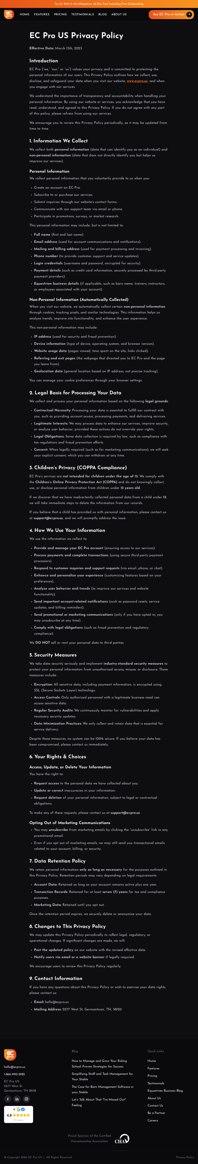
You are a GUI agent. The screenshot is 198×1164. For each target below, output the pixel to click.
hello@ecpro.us (14, 1067)
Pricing (60, 14)
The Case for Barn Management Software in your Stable (102, 1089)
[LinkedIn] (17, 1099)
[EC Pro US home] (9, 14)
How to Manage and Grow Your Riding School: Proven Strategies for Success (99, 1064)
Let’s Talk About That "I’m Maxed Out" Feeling (99, 1102)
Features (42, 14)
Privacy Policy (185, 1157)
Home (24, 14)
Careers (153, 1120)
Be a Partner (156, 1113)
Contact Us (155, 1105)
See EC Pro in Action (171, 14)
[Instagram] (26, 1099)
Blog (102, 14)
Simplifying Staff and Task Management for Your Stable (102, 1076)
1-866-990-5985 (14, 1074)
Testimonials (82, 14)
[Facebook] (7, 1099)
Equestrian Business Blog (165, 1090)
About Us (119, 14)
